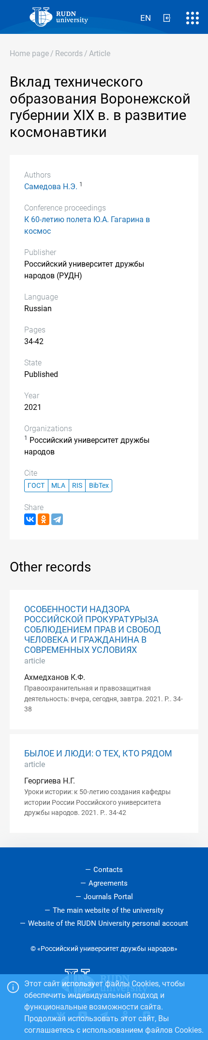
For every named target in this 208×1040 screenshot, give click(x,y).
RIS (77, 486)
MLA (58, 486)
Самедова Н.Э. (50, 186)
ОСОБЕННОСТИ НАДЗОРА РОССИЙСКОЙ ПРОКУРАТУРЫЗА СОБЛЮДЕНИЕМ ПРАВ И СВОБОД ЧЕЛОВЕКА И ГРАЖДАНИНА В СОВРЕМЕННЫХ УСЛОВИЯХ (92, 629)
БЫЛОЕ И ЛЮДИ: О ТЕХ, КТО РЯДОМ (98, 753)
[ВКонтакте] (30, 519)
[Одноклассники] (43, 519)
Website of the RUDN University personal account (108, 923)
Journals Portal (108, 896)
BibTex (99, 486)
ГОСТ (36, 486)
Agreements (108, 883)
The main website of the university (108, 910)
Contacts (108, 869)
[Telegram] (57, 519)
